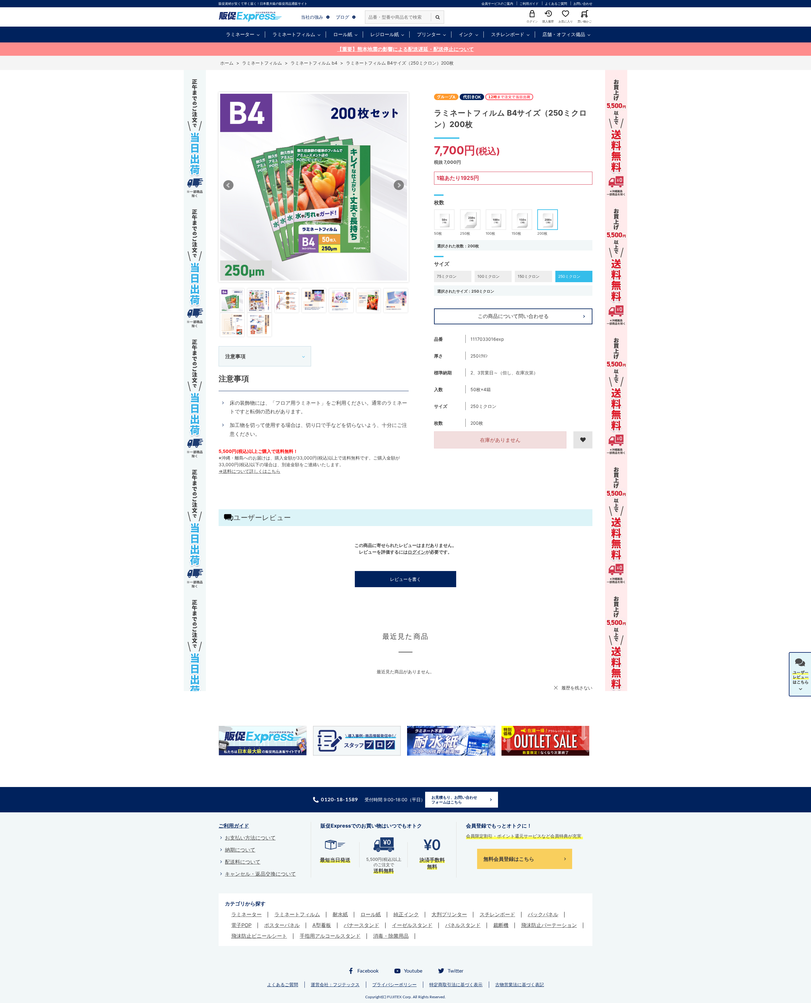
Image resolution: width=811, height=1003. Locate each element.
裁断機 (500, 925)
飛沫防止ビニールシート (259, 936)
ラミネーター (240, 34)
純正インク (406, 914)
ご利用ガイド (529, 3)
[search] (437, 17)
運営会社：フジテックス (335, 984)
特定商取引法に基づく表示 (455, 984)
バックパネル (543, 914)
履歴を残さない (576, 687)
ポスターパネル (282, 925)
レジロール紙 (384, 34)
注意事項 (235, 356)
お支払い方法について (250, 838)
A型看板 (321, 925)
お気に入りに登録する (582, 439)
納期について (240, 850)
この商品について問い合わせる (513, 316)
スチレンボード (507, 34)
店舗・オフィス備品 (563, 34)
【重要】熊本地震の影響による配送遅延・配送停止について (405, 49)
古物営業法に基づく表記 (519, 984)
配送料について (242, 862)
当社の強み (312, 17)
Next (399, 185)
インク (466, 34)
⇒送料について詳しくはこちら (249, 471)
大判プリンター (449, 914)
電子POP (241, 925)
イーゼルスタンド (412, 925)
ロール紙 (342, 34)
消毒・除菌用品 (391, 936)
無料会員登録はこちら (508, 859)
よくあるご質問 (556, 3)
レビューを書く (405, 579)
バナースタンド (361, 925)
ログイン (416, 552)
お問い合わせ (582, 3)
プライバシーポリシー (394, 984)
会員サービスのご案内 (497, 3)
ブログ (342, 17)
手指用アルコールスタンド (330, 936)
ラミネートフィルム (293, 34)
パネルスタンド (463, 925)
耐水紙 (340, 914)
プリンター (429, 34)
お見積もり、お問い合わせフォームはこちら (454, 800)
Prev (228, 185)
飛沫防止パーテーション (549, 925)
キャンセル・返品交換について (260, 874)
